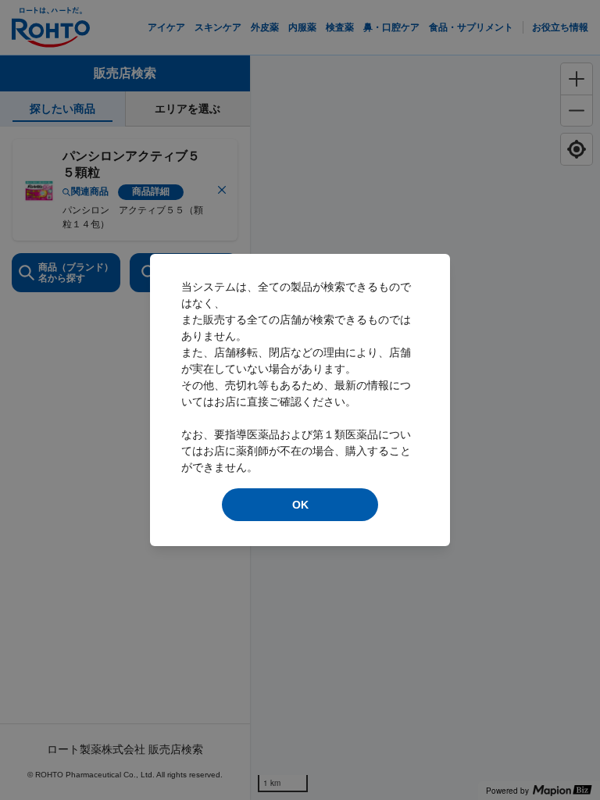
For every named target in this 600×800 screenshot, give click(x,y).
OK (300, 504)
